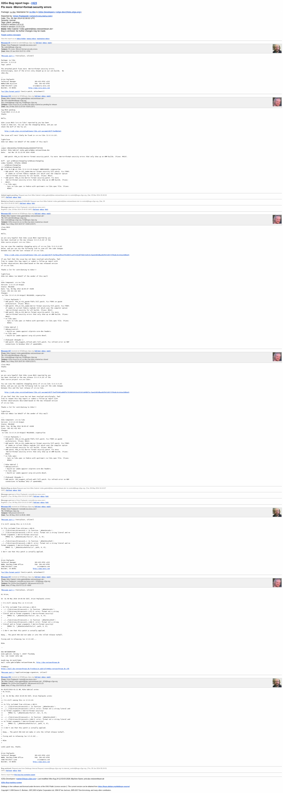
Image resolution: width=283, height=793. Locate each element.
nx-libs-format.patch (11, 91)
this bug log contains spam (24, 775)
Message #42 (6, 506)
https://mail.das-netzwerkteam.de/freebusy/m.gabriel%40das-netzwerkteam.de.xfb (35, 669)
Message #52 (6, 677)
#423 (34, 3)
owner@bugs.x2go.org (26, 779)
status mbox (31, 38)
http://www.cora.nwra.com (39, 88)
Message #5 (5, 43)
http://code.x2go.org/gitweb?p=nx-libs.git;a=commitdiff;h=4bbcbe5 (33, 131)
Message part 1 (8, 56)
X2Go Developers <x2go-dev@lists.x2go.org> (59, 12)
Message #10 (6, 96)
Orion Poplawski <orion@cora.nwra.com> (33, 16)
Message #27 (6, 351)
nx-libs (12, 12)
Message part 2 (8, 672)
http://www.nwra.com (41, 568)
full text (39, 43)
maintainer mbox (43, 38)
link (19, 197)
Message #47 (6, 577)
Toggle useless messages (11, 35)
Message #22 (6, 213)
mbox (45, 43)
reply (49, 43)
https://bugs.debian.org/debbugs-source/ (114, 786)
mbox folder (21, 38)
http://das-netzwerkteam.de (47, 662)
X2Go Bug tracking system (11, 782)
